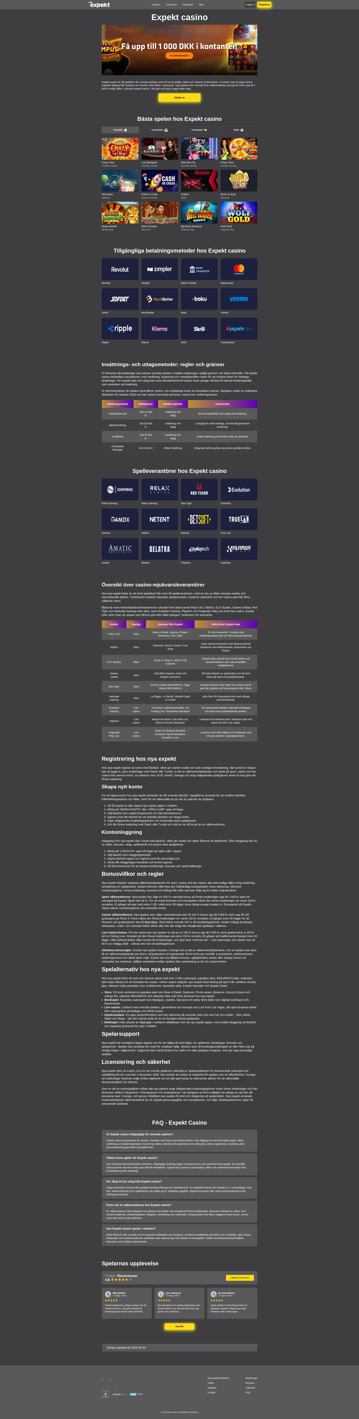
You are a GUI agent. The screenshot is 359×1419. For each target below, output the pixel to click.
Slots (236, 130)
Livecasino (157, 130)
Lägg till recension (240, 1277)
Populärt (118, 130)
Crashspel (197, 130)
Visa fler (179, 1326)
